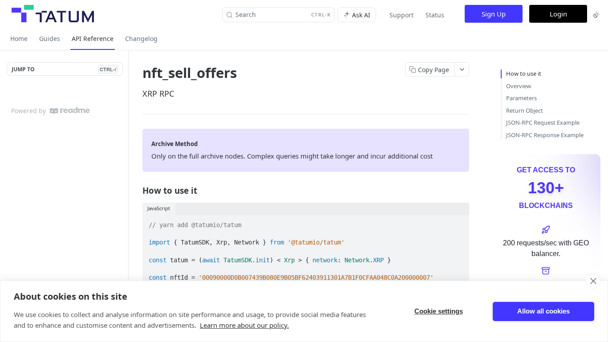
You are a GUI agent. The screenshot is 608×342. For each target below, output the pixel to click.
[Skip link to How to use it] (136, 190)
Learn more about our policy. (244, 325)
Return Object (524, 110)
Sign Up (494, 13)
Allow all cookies (543, 311)
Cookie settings (438, 311)
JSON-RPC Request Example (543, 122)
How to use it (523, 73)
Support (401, 15)
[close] (593, 281)
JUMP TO (64, 69)
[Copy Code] (458, 222)
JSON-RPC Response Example (545, 135)
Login (558, 13)
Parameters (521, 98)
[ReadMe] (70, 110)
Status (435, 15)
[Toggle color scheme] (596, 15)
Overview (518, 86)
